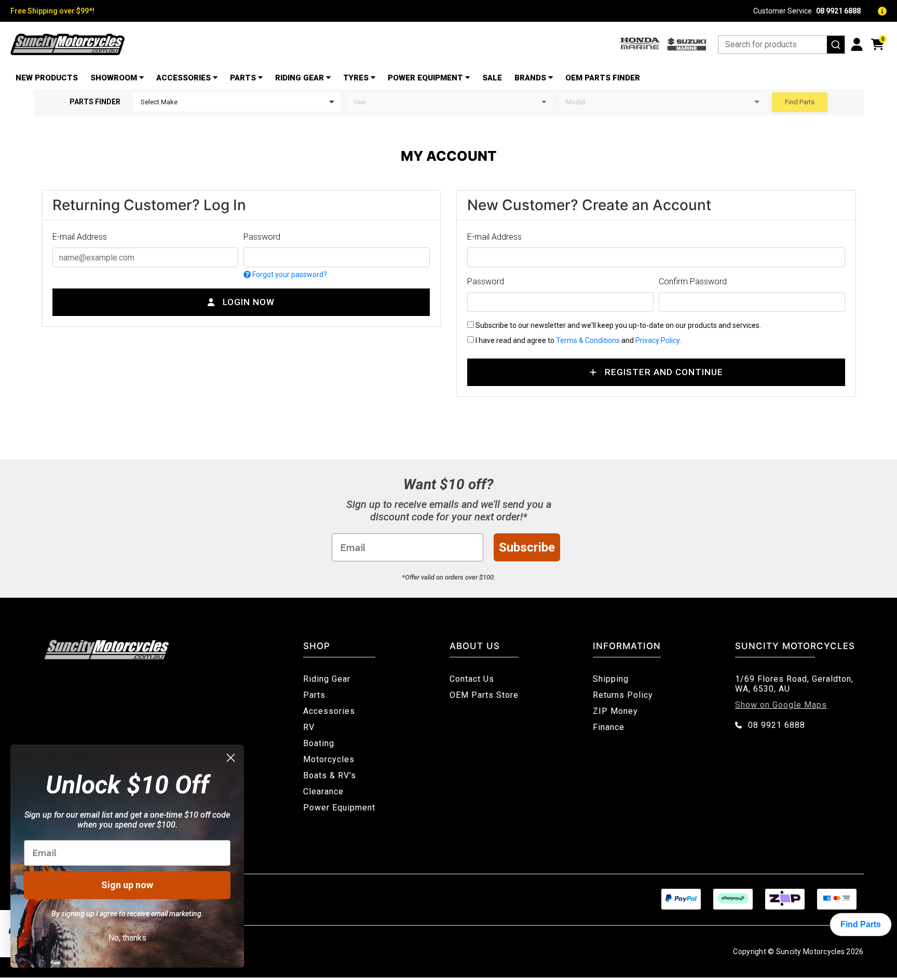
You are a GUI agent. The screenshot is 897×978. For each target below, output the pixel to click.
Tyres (356, 77)
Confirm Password (693, 281)
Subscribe (527, 547)
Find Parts (799, 102)
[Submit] (836, 44)
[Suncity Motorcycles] (67, 44)
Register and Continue (664, 372)
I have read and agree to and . (577, 340)
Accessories (183, 77)
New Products (47, 77)
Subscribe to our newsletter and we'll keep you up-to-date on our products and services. (617, 325)
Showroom (113, 77)
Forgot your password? (289, 274)
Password (261, 237)
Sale (492, 77)
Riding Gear (299, 77)
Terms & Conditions (588, 340)
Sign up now (127, 884)
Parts (243, 77)
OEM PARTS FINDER (602, 77)
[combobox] (781, 44)
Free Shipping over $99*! (52, 11)
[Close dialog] (231, 758)
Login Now (249, 302)
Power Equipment (425, 77)
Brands (530, 77)
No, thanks (127, 938)
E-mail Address (79, 237)
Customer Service (807, 11)
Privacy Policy (657, 340)
